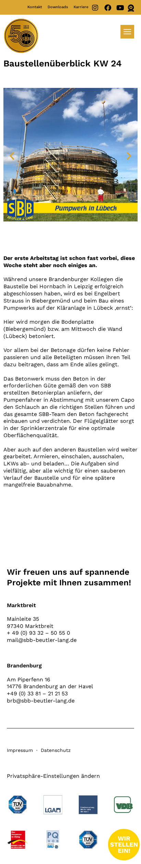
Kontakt (34, 7)
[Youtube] (120, 8)
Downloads (58, 7)
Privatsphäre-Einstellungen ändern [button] (53, 776)
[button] (12, 156)
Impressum (20, 750)
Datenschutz (55, 750)
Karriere (81, 7)
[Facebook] (108, 8)
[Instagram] (95, 8)
